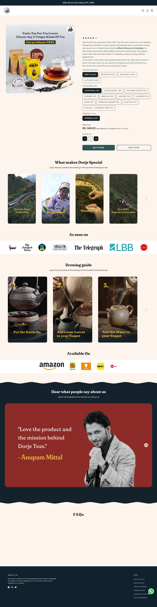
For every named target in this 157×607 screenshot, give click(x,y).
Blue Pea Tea (130, 102)
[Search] (143, 10)
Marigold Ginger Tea (108, 102)
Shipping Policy (139, 590)
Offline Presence (140, 597)
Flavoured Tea (90, 86)
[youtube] (15, 587)
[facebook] (9, 587)
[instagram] (12, 587)
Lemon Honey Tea (113, 90)
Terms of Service (140, 586)
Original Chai (89, 114)
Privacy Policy (139, 579)
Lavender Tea (142, 96)
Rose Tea (89, 102)
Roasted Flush (127, 74)
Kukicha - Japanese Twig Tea (98, 108)
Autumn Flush (91, 80)
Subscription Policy (141, 594)
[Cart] (152, 10)
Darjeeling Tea (90, 70)
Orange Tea (90, 96)
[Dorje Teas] (7, 10)
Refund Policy (139, 583)
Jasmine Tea (124, 96)
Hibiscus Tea (107, 96)
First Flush (90, 74)
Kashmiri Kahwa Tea (136, 90)
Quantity (87, 134)
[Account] (147, 10)
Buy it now (98, 148)
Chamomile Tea (91, 90)
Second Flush (108, 74)
